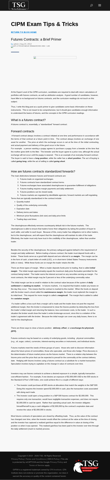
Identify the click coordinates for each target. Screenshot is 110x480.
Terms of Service (36, 465)
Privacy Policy (17, 459)
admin (16, 44)
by (12, 44)
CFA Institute (56, 470)
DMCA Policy (53, 459)
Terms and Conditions (36, 459)
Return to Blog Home (24, 32)
